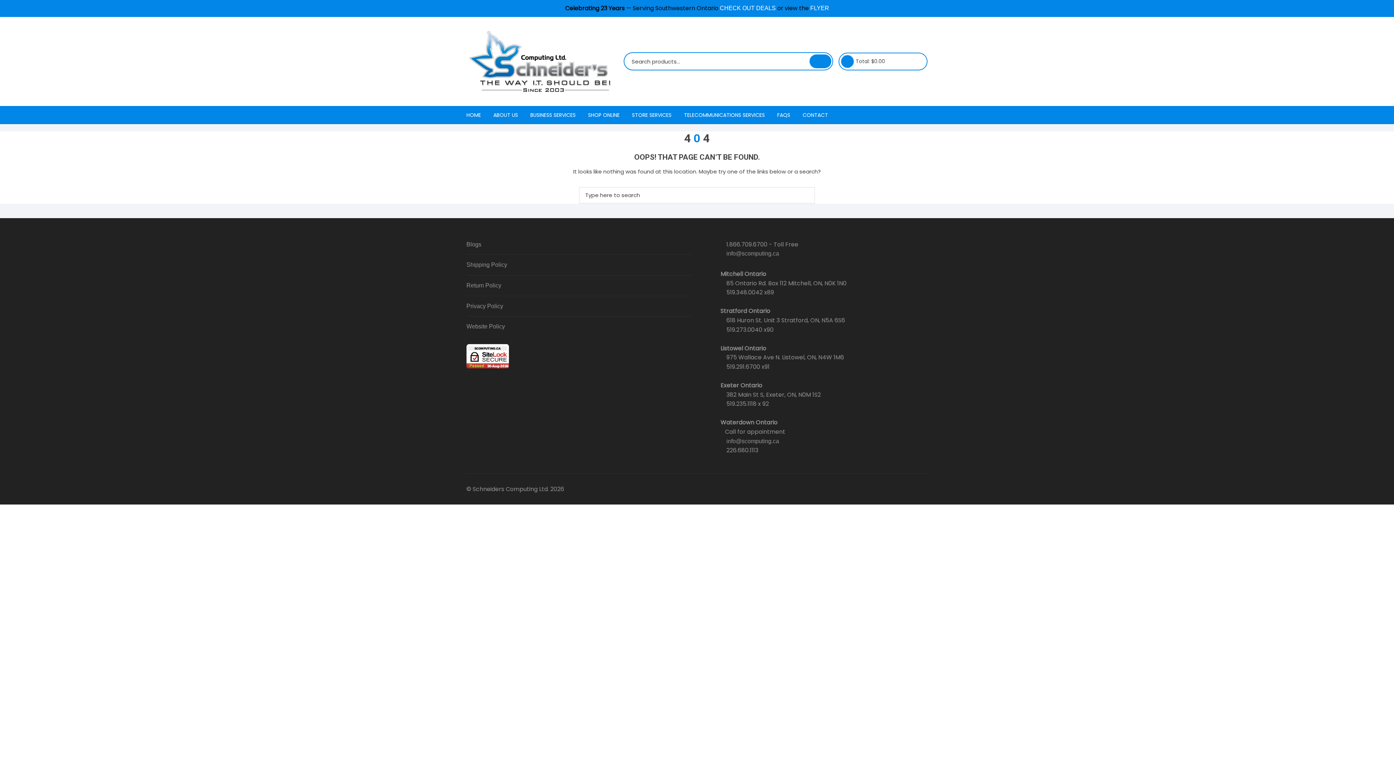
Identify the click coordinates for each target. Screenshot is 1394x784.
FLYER (819, 8)
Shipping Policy (486, 265)
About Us (505, 115)
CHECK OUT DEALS (748, 8)
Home (473, 115)
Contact (815, 115)
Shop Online (604, 115)
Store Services (652, 115)
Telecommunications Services (724, 115)
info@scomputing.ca (752, 253)
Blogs (473, 244)
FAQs (783, 115)
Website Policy (485, 326)
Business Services (553, 115)
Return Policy (483, 285)
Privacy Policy (484, 306)
